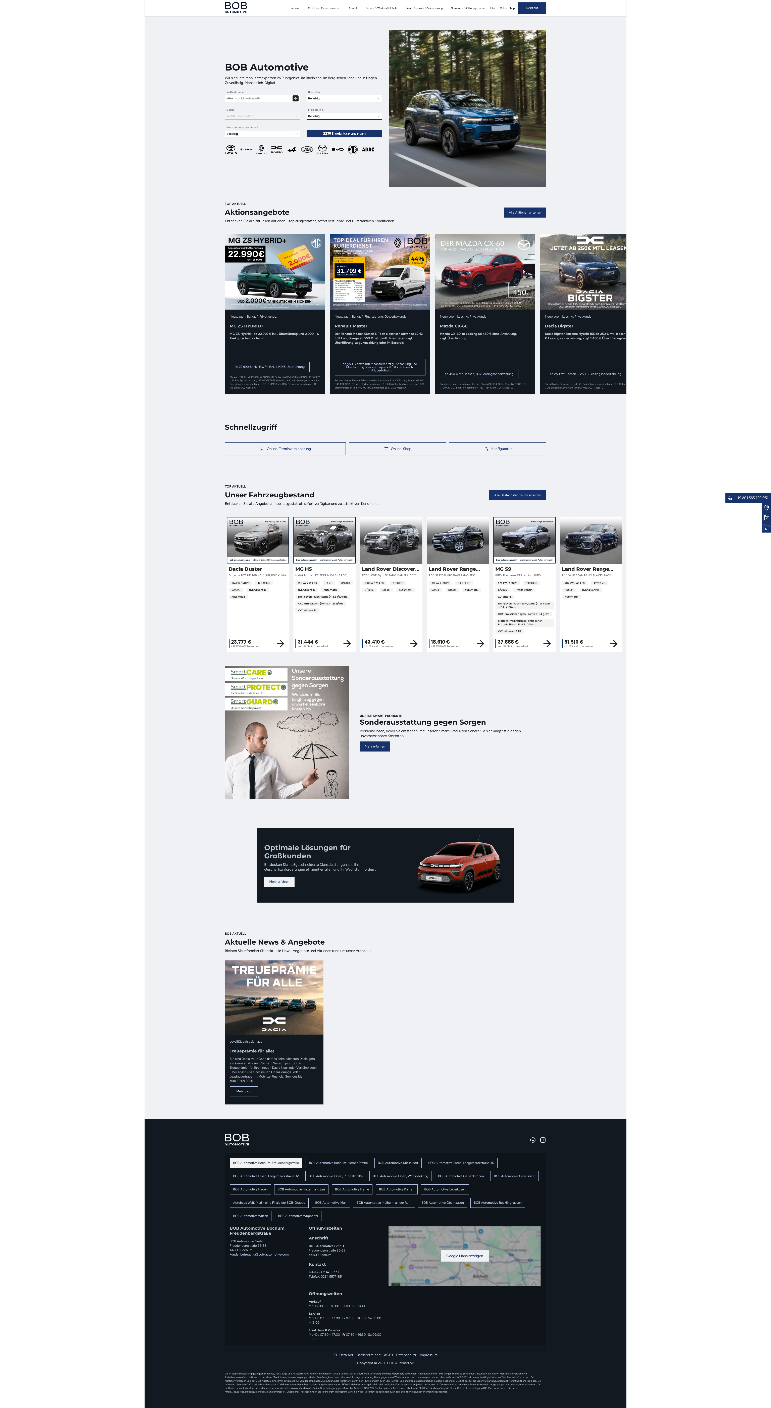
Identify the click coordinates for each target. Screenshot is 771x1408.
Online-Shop (507, 8)
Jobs (492, 8)
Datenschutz (406, 1355)
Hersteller (314, 92)
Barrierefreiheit (369, 1355)
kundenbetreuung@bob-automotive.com (259, 1254)
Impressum (429, 1355)
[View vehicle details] (483, 643)
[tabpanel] (385, 1283)
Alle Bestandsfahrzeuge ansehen (517, 495)
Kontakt (532, 8)
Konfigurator (501, 449)
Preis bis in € (316, 109)
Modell (230, 109)
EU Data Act (343, 1355)
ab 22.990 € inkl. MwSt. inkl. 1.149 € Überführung (270, 367)
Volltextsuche (235, 92)
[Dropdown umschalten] (302, 8)
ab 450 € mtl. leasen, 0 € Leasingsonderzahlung (479, 374)
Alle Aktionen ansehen (525, 212)
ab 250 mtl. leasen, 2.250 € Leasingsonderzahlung (585, 374)
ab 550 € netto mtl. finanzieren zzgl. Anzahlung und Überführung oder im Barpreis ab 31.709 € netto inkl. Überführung (380, 367)
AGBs (388, 1355)
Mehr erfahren (375, 746)
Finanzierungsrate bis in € (242, 127)
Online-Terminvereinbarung (289, 449)
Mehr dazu (243, 1091)
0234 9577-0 (330, 1272)
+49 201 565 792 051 (751, 498)
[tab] (266, 1163)
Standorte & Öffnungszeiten (467, 8)
